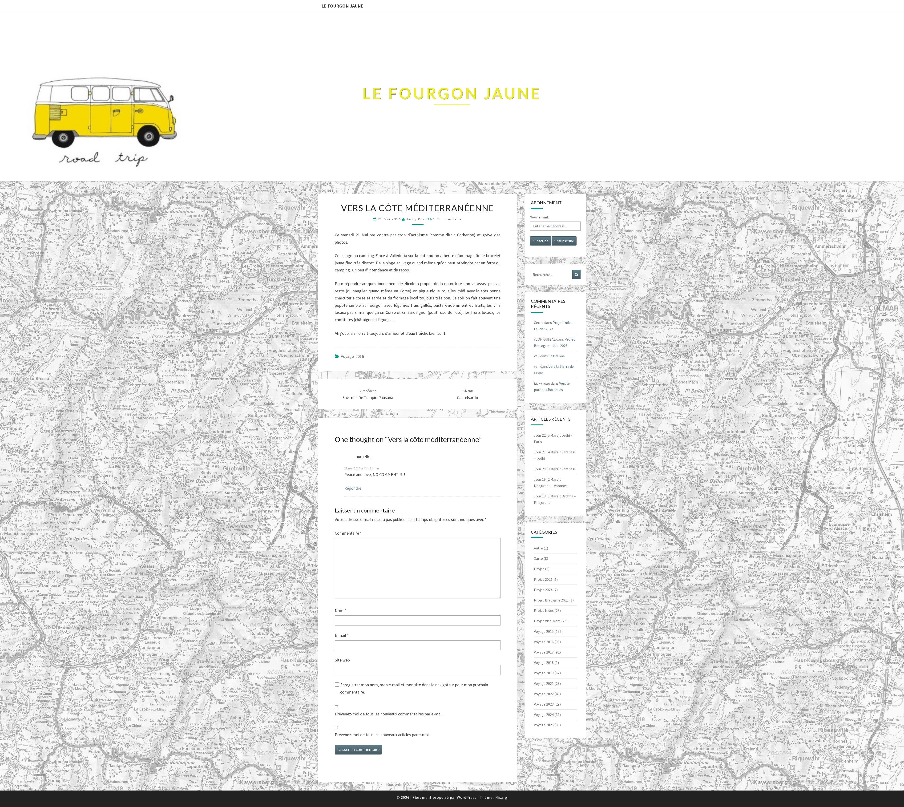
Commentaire (348, 533)
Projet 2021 (543, 579)
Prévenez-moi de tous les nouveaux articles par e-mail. (383, 734)
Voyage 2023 (544, 704)
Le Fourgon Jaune (342, 6)
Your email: (539, 217)
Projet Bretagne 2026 (551, 600)
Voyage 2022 (544, 693)
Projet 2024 (543, 589)
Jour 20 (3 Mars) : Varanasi (554, 469)
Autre (538, 548)
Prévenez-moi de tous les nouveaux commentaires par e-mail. (389, 714)
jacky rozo (416, 219)
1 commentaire (447, 219)
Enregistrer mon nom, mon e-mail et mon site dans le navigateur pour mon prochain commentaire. (414, 688)
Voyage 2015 (544, 631)
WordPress (466, 797)
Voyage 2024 (544, 714)
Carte (538, 558)
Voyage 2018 (544, 662)
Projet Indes (544, 610)
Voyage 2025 (544, 724)
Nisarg (501, 797)
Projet (539, 568)
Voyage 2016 (352, 356)
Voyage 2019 (544, 672)
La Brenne (557, 356)
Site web (342, 660)
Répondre (352, 488)
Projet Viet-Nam (547, 620)
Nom (340, 610)
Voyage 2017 (544, 652)
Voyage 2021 (544, 683)
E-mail (342, 635)
